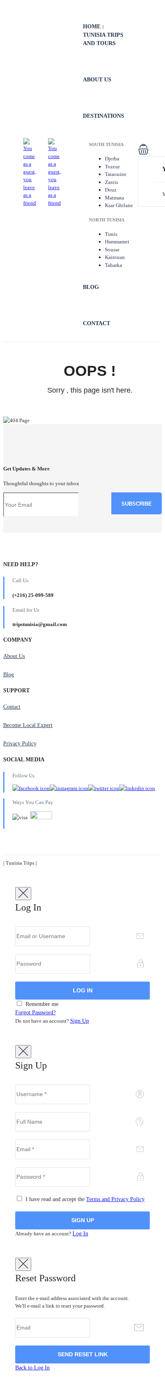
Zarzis (111, 182)
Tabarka (113, 265)
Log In (80, 1234)
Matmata (114, 198)
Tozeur (112, 167)
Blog (91, 287)
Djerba (112, 159)
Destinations (103, 116)
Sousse (112, 250)
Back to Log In (32, 1368)
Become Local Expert (27, 725)
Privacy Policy (19, 744)
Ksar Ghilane (119, 205)
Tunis (111, 234)
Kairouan (115, 257)
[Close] (23, 893)
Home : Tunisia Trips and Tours (103, 35)
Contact (96, 323)
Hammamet (117, 242)
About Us (97, 80)
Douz (111, 190)
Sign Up (79, 1021)
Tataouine (116, 174)
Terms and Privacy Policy (115, 1199)
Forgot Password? (35, 1013)
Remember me (41, 1004)
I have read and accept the (84, 1199)
